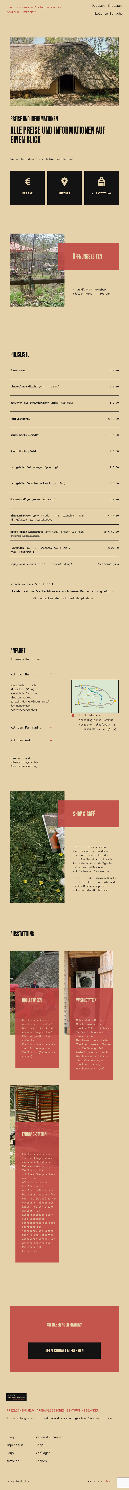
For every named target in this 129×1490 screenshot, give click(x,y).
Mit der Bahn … (23, 674)
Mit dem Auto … (23, 740)
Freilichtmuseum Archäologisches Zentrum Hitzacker (52, 1410)
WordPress (114, 1481)
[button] (34, 674)
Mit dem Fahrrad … (25, 727)
